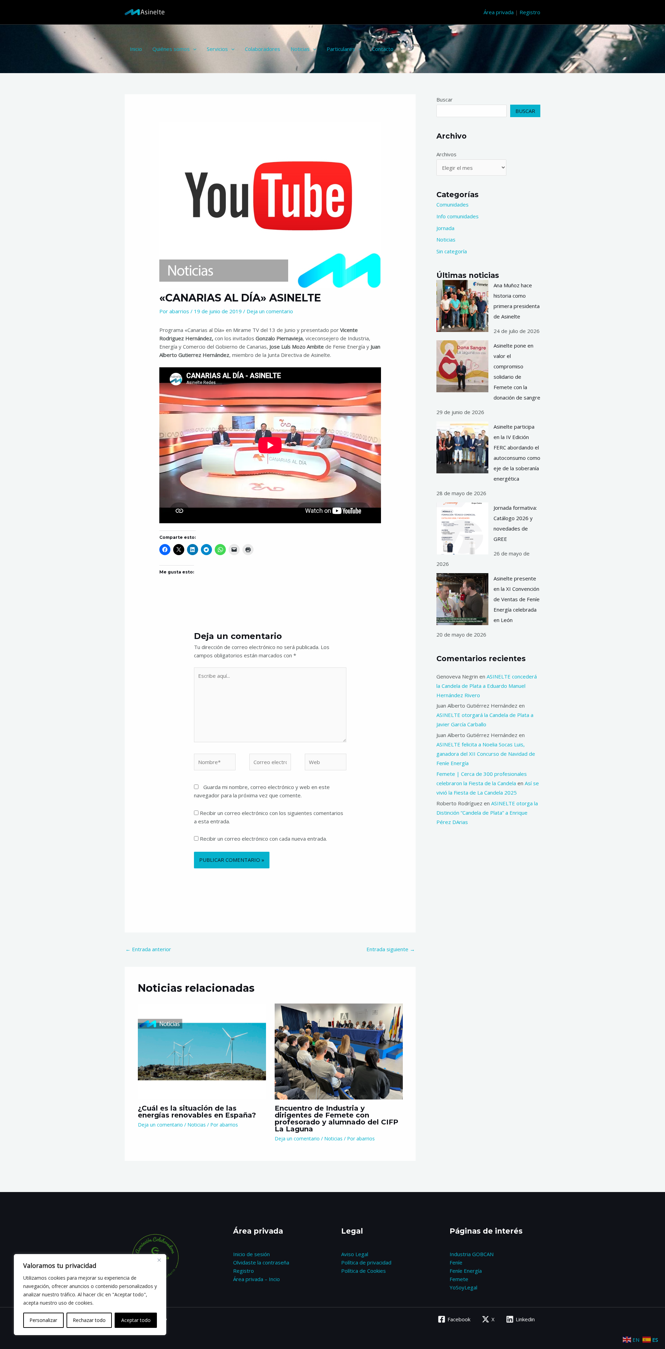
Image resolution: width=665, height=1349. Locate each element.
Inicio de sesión (251, 1254)
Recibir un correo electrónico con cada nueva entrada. (263, 838)
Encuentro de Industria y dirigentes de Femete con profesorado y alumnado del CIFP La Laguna (336, 1118)
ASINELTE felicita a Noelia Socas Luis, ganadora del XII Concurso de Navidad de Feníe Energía (485, 754)
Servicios (217, 48)
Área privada (499, 12)
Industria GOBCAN (472, 1254)
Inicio (136, 48)
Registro (530, 12)
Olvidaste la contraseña (261, 1262)
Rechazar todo (89, 1320)
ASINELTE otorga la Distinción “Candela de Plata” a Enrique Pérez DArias (487, 812)
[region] (90, 1294)
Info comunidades (457, 216)
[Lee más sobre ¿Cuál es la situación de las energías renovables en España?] (202, 1050)
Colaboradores (262, 48)
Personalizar (43, 1320)
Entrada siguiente (390, 949)
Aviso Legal (354, 1254)
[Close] (159, 1260)
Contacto (382, 48)
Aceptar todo (136, 1320)
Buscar (444, 99)
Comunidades (452, 204)
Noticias (300, 48)
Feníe (456, 1262)
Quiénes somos (171, 48)
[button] (193, 49)
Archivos (446, 154)
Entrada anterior (148, 949)
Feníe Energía (466, 1270)
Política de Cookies (363, 1270)
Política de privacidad (366, 1262)
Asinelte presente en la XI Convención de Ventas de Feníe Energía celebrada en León (517, 599)
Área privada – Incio (256, 1279)
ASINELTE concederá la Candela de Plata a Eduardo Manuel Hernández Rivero (486, 686)
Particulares (341, 48)
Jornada (445, 228)
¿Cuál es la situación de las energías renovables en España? (197, 1111)
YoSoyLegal (463, 1287)
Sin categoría (451, 251)
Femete (459, 1279)
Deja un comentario (270, 311)
